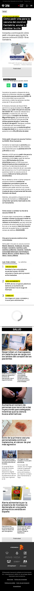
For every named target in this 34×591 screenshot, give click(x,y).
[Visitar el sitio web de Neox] (25, 553)
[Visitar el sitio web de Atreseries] (25, 557)
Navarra (23, 253)
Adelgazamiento (13, 281)
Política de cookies (10, 583)
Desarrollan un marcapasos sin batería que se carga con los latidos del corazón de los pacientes (16, 355)
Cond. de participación (22, 583)
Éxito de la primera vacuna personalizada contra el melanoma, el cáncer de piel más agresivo (16, 441)
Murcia (10, 253)
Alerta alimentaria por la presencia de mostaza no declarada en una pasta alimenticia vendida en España (15, 507)
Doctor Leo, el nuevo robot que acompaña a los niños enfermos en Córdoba (9, 461)
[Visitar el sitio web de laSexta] (17, 553)
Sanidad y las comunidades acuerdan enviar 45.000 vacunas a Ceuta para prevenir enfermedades (17, 272)
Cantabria (11, 248)
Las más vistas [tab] (9, 262)
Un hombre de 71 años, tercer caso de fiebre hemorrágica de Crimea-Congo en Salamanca (24, 530)
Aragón (5, 248)
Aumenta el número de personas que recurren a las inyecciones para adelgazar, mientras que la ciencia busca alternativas (16, 409)
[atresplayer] (27, 6)
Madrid (4, 246)
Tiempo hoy (27, 1)
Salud (17, 329)
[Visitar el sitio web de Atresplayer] (13, 566)
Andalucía (18, 246)
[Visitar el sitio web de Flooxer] (23, 566)
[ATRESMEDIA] (17, 547)
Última (22, 5)
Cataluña (27, 250)
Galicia (4, 253)
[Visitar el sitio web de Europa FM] (17, 561)
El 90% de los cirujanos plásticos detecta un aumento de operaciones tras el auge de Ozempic (18, 287)
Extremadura (24, 252)
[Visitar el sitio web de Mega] (17, 557)
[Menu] (31, 5)
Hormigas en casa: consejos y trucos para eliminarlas (17, 299)
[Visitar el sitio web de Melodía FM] (25, 561)
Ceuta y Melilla (12, 255)
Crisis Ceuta (11, 267)
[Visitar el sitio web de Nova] (9, 557)
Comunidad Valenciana (10, 252)
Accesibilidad (17, 586)
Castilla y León (21, 248)
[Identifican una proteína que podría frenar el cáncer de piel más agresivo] (9, 521)
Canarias (20, 250)
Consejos (9, 296)
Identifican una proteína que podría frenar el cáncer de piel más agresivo (8, 529)
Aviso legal (10, 579)
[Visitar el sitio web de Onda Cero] (9, 561)
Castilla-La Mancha (9, 250)
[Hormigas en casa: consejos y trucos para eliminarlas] (24, 454)
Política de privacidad (20, 579)
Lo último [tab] (22, 262)
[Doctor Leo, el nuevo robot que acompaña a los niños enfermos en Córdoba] (9, 454)
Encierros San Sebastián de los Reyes (13, 1)
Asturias (26, 246)
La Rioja (16, 253)
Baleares (11, 246)
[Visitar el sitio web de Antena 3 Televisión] (9, 553)
